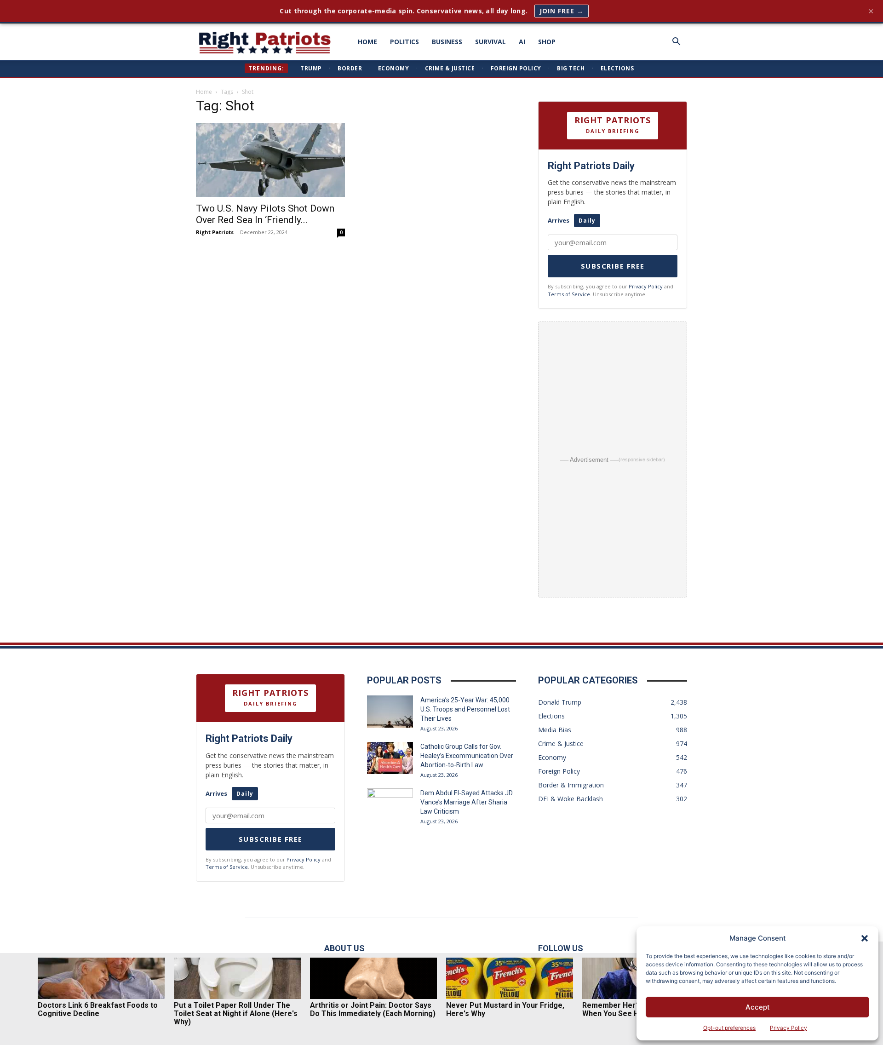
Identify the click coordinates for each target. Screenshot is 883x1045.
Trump (311, 68)
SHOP (547, 41)
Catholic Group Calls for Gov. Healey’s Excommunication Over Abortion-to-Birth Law (466, 756)
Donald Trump (559, 702)
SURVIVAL (490, 41)
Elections (617, 68)
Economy (393, 68)
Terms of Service (569, 294)
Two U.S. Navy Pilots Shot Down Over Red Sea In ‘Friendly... (265, 214)
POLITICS (404, 41)
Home (204, 92)
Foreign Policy (516, 68)
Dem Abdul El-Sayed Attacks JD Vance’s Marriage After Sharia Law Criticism (466, 802)
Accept (757, 1007)
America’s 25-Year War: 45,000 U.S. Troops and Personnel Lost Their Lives (465, 709)
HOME (367, 41)
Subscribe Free (613, 265)
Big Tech (571, 68)
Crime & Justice (450, 68)
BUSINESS (447, 41)
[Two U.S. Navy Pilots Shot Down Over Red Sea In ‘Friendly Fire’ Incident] (270, 160)
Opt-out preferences (729, 1027)
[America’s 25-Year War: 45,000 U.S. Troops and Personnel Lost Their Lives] (390, 711)
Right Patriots (215, 232)
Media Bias (554, 729)
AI (522, 41)
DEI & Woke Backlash (570, 798)
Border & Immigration (571, 785)
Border (350, 68)
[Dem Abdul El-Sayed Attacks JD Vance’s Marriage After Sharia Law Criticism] (390, 804)
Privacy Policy (788, 1027)
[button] (864, 938)
